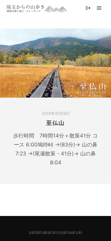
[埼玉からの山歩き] (37, 8)
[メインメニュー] (99, 8)
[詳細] (88, 8)
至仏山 (55, 123)
